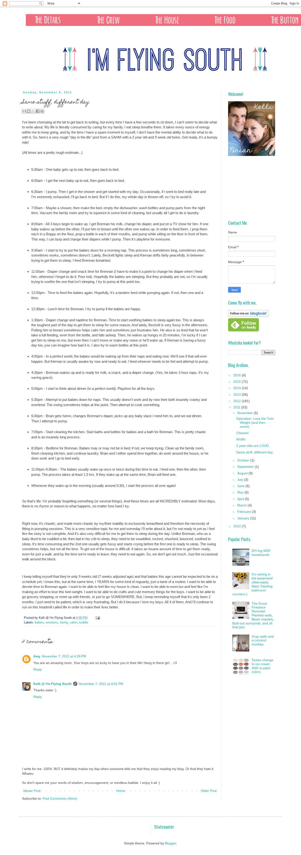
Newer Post (31, 791)
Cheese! (242, 433)
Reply (37, 669)
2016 (237, 375)
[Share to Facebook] (37, 111)
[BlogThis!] (28, 111)
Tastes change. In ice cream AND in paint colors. (263, 666)
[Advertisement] (251, 188)
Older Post (209, 791)
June (241, 486)
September (246, 466)
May (241, 492)
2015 (237, 381)
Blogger (170, 843)
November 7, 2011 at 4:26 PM (64, 656)
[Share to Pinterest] (42, 111)
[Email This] (24, 111)
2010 (237, 526)
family (64, 622)
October (243, 460)
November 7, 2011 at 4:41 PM (101, 684)
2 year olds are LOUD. (253, 446)
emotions (52, 622)
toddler (83, 622)
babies (39, 622)
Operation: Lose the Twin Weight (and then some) (255, 422)
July (240, 479)
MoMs (241, 439)
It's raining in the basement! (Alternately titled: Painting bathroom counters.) (252, 584)
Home (120, 791)
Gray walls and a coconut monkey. (263, 640)
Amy (36, 656)
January (243, 518)
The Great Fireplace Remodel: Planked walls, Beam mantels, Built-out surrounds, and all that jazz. (253, 615)
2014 (237, 388)
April (241, 499)
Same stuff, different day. (254, 452)
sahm (73, 622)
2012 (237, 401)
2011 (237, 407)
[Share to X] (33, 111)
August (243, 473)
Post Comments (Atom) (60, 798)
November (245, 413)
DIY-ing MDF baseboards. (261, 553)
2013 (237, 394)
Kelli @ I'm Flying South (52, 684)
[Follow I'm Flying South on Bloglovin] (248, 316)
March (242, 505)
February (244, 511)
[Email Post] (97, 617)
